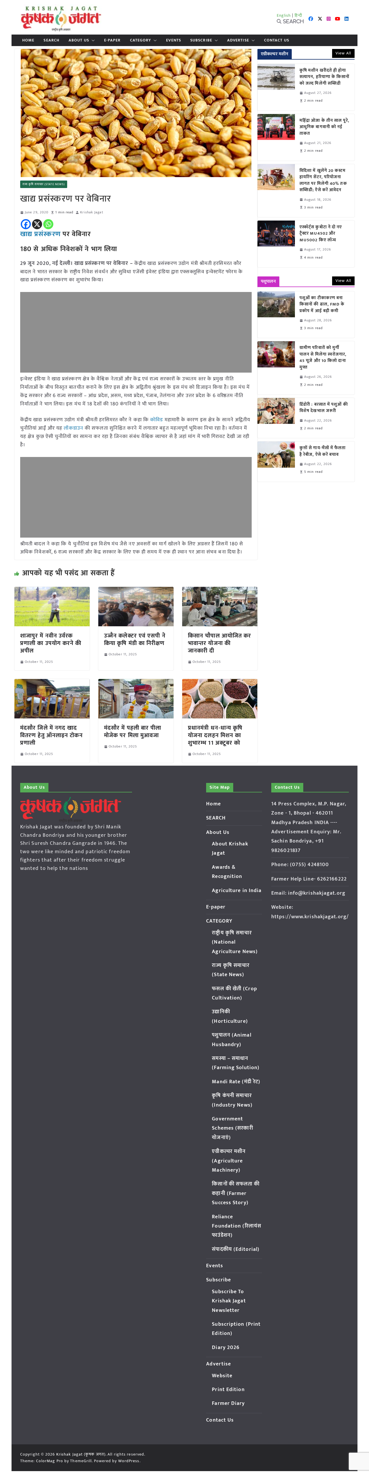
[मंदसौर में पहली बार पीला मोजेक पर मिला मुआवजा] (136, 683)
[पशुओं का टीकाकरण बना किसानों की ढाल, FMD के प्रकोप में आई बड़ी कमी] (276, 314)
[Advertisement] (136, 332)
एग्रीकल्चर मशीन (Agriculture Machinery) (229, 1161)
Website (222, 1375)
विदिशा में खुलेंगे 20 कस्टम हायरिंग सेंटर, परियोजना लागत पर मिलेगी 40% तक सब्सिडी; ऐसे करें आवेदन (323, 181)
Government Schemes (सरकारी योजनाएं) (232, 1128)
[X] (37, 224)
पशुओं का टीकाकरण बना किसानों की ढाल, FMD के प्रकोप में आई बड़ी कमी (322, 304)
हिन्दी (298, 15)
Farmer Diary (228, 1403)
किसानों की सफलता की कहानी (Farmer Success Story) (235, 1193)
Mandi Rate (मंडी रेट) (236, 1081)
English (284, 15)
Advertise (238, 40)
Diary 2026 (226, 1347)
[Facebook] (26, 224)
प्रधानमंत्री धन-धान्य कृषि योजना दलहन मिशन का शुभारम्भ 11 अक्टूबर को (215, 735)
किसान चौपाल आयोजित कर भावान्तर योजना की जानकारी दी (219, 643)
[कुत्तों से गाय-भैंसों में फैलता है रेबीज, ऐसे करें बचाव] (276, 461)
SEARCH (51, 40)
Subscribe (201, 40)
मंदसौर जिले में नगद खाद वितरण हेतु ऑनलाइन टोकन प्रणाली (51, 735)
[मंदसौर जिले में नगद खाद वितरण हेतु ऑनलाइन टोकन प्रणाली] (52, 683)
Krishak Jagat (91, 212)
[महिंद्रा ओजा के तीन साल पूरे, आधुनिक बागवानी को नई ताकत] (276, 137)
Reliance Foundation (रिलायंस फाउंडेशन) (236, 1226)
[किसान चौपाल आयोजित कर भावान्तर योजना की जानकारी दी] (219, 591)
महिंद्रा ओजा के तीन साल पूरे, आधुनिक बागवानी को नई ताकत (324, 127)
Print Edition (228, 1389)
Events (173, 40)
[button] (92, 40)
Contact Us (276, 40)
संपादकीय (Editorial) (235, 1249)
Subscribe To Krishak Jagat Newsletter (229, 1301)
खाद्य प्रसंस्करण (40, 234)
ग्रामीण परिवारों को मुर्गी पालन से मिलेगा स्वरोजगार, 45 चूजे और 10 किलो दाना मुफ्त (323, 358)
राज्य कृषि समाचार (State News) (43, 184)
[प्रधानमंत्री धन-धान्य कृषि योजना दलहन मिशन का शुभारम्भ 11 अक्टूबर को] (219, 683)
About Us (79, 40)
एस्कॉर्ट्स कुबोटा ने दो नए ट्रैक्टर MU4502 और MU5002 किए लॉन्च (321, 234)
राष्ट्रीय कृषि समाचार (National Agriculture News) (235, 942)
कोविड (156, 420)
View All (343, 53)
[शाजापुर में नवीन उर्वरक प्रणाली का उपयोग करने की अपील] (52, 591)
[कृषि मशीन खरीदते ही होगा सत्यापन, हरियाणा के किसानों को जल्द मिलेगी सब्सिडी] (276, 87)
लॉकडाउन (73, 428)
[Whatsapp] (48, 224)
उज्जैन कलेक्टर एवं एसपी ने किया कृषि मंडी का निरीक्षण (134, 639)
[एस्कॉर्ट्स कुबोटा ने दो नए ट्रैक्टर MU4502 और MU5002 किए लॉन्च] (276, 244)
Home (28, 40)
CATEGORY (140, 40)
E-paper (112, 40)
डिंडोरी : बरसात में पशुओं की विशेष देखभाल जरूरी (324, 407)
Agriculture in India (236, 890)
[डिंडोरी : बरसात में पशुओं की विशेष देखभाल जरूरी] (276, 418)
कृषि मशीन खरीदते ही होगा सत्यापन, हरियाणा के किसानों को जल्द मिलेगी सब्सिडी (325, 77)
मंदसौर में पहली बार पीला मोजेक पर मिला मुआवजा (132, 731)
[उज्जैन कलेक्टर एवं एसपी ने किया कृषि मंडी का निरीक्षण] (136, 591)
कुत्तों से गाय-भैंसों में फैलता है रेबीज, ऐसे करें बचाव (323, 451)
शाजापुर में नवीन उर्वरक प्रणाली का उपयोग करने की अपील (51, 643)
